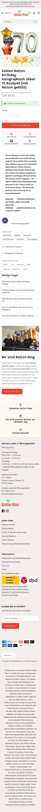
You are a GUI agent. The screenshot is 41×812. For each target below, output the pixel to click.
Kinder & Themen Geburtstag (14, 532)
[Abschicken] (35, 21)
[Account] (33, 13)
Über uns (5, 566)
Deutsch (8, 13)
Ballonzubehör (8, 528)
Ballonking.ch (18, 661)
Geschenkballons (9, 536)
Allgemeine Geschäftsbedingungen (16, 558)
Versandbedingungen (10, 573)
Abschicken (10, 626)
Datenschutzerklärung (11, 562)
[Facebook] (3, 511)
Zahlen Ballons (8, 540)
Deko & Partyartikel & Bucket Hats (16, 544)
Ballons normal (8, 524)
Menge (5, 110)
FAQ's (4, 569)
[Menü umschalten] (2, 13)
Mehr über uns (12, 391)
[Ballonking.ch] (21, 13)
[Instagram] (7, 511)
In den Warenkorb (20, 125)
